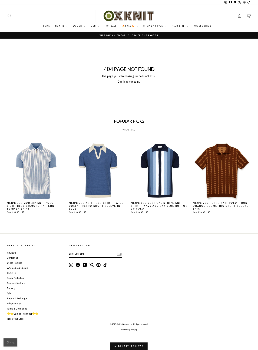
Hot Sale (111, 26)
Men (94, 26)
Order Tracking (14, 263)
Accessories (203, 26)
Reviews (11, 252)
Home (46, 26)
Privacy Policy (14, 303)
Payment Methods (16, 283)
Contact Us (12, 258)
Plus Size (179, 26)
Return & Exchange (17, 298)
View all (129, 129)
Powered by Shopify (129, 329)
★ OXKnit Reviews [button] (129, 346)
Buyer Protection (15, 278)
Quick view (36, 196)
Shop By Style (153, 26)
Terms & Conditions (17, 308)
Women (78, 26)
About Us (11, 273)
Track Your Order (15, 319)
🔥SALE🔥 (128, 26)
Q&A (9, 293)
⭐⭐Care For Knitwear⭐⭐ (22, 313)
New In (60, 26)
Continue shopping (129, 81)
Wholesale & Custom (17, 268)
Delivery (11, 288)
